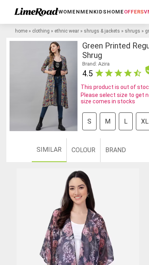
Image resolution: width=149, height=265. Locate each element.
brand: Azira (96, 64)
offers (134, 12)
